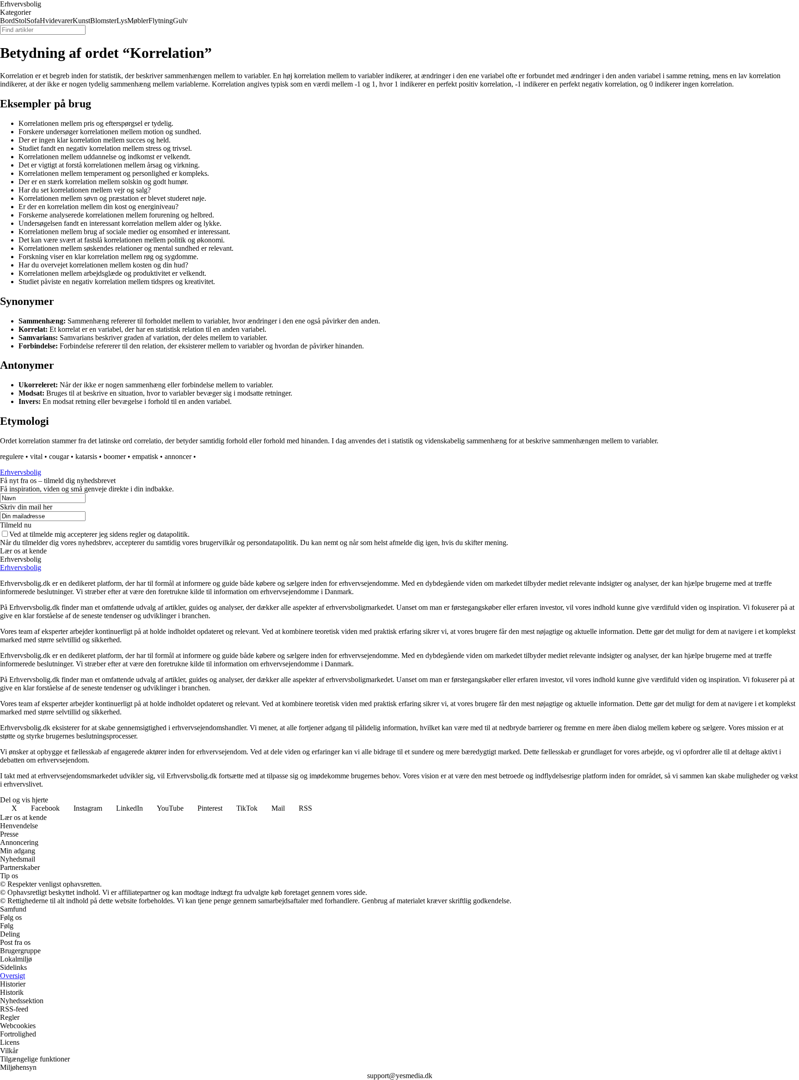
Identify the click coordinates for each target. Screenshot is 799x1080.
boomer (115, 456)
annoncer (178, 456)
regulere (12, 456)
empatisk (145, 456)
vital (36, 456)
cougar (59, 456)
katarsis (86, 456)
